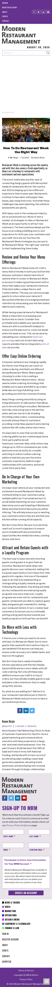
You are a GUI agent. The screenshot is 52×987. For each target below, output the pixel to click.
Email (5, 849)
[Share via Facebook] (20, 710)
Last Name (34, 836)
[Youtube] (48, 12)
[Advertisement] (26, 85)
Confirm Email (36, 849)
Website (31, 726)
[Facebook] (34, 12)
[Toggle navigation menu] (46, 981)
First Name (8, 836)
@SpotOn (7, 726)
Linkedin (20, 726)
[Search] (47, 53)
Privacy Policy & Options (18, 825)
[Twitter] (38, 12)
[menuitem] (5, 2)
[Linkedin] (43, 12)
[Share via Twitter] (32, 710)
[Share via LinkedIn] (26, 710)
